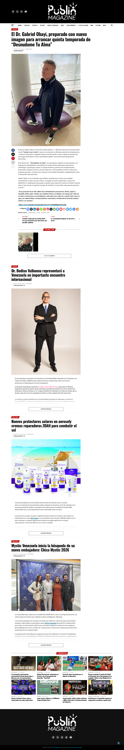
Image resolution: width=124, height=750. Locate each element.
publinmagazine (18, 50)
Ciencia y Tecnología (52, 25)
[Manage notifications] (118, 743)
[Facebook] (27, 209)
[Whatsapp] (41, 209)
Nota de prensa (18, 285)
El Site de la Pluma (83, 25)
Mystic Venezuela (51, 623)
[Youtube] (60, 209)
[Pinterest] (37, 209)
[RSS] (44, 209)
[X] (31, 209)
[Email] (54, 209)
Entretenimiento (71, 25)
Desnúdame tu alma (34, 212)
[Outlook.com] (67, 209)
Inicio (104, 25)
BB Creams (34, 518)
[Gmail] (64, 209)
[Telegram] (70, 209)
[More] (77, 209)
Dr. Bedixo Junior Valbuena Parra (48, 387)
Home (91, 25)
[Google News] (74, 209)
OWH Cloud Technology (75, 747)
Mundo (20, 25)
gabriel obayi (46, 212)
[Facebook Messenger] (57, 209)
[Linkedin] (34, 209)
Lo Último (98, 25)
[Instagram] (47, 209)
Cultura (42, 25)
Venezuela (27, 25)
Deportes (34, 25)
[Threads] (51, 209)
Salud (62, 25)
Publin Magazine (56, 747)
